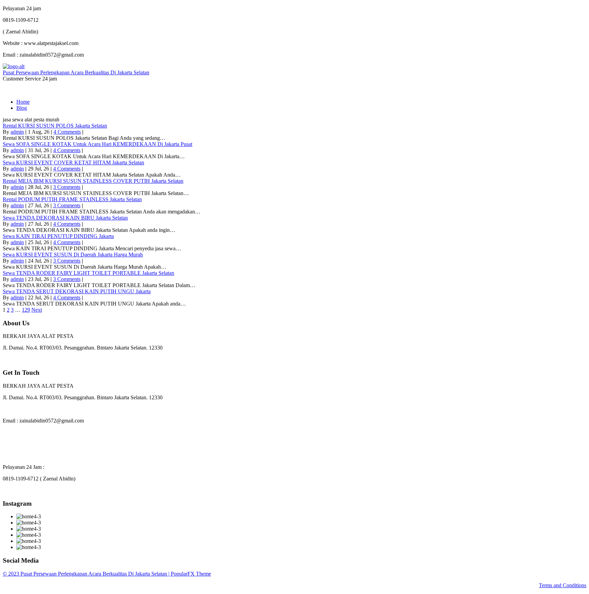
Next (36, 310)
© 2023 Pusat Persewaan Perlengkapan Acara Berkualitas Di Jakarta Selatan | (87, 574)
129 (26, 310)
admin (17, 132)
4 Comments (67, 132)
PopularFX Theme (191, 574)
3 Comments (66, 187)
